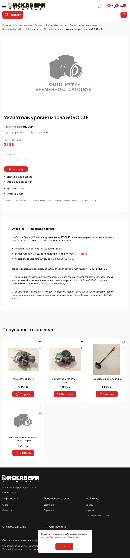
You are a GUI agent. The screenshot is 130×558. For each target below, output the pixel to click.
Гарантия (49, 510)
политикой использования (53, 537)
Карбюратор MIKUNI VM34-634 (65, 380)
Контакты (7, 510)
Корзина (90, 510)
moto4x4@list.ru (78, 253)
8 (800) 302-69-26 (65, 258)
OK (64, 546)
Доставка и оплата (43, 228)
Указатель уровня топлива (107, 378)
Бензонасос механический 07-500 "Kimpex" (23, 439)
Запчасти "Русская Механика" (51, 25)
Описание (18, 228)
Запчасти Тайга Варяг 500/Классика (21, 28)
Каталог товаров (23, 25)
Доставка (49, 504)
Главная (6, 25)
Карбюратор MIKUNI (23, 378)
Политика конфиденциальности (19, 487)
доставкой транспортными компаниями (33, 294)
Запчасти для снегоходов (83, 25)
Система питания (53, 28)
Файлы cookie (9, 492)
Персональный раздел (97, 515)
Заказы (89, 504)
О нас (5, 504)
